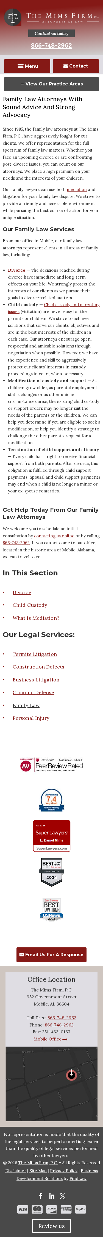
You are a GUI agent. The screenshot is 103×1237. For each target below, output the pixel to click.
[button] (27, 66)
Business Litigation (36, 680)
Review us (51, 1225)
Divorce (22, 592)
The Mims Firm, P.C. (38, 1162)
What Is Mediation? (36, 618)
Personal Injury (31, 718)
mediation (77, 189)
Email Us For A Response (54, 954)
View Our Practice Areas (54, 84)
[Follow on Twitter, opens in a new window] (62, 1196)
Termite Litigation (35, 654)
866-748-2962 (51, 45)
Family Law (26, 705)
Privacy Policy (63, 1170)
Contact (78, 66)
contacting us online (54, 535)
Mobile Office (48, 1039)
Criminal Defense (33, 692)
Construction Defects (38, 667)
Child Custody (30, 605)
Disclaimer (15, 1170)
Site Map (38, 1170)
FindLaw (78, 1178)
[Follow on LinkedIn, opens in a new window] (51, 1196)
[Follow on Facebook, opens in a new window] (40, 1196)
